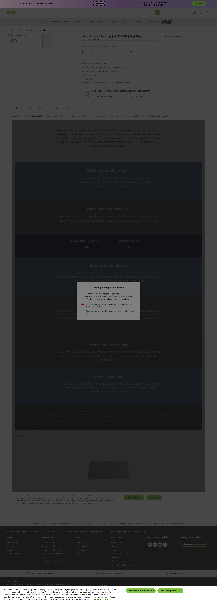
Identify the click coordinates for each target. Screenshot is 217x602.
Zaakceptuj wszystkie (170, 590)
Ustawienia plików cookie (141, 590)
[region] (108, 594)
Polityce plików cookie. (99, 599)
